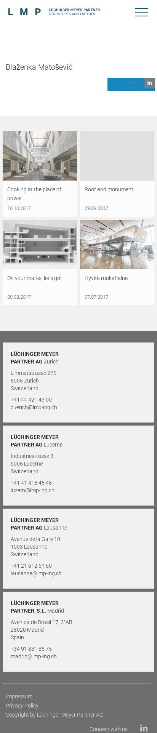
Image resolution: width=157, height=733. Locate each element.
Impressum (19, 696)
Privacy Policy (22, 706)
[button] (131, 84)
